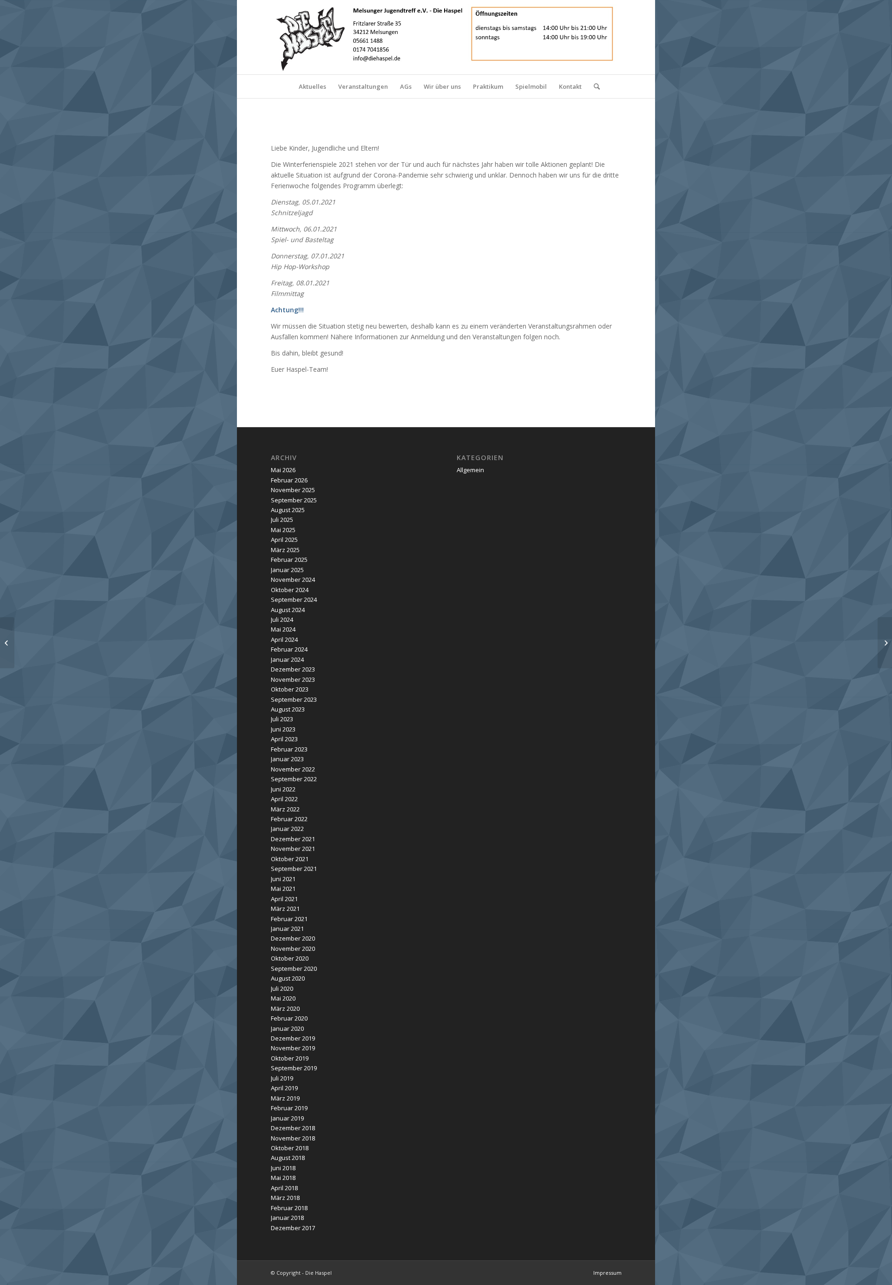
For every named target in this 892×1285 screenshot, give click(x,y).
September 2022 (294, 779)
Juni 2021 (283, 879)
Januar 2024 (287, 659)
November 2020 (293, 948)
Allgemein (470, 470)
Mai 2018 (283, 1177)
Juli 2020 (282, 988)
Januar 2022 (287, 828)
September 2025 (294, 500)
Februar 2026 (289, 480)
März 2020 (285, 1008)
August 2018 (288, 1157)
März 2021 (285, 908)
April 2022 (284, 799)
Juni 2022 (283, 789)
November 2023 (293, 679)
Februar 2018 (289, 1208)
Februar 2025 (289, 559)
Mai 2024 (283, 629)
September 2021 (294, 868)
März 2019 (285, 1098)
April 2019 (284, 1088)
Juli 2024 (282, 619)
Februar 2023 (289, 749)
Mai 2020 (283, 998)
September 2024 (294, 599)
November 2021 (293, 848)
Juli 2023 (282, 719)
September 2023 (294, 699)
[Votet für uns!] (7, 642)
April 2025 (284, 539)
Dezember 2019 (293, 1038)
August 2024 (288, 610)
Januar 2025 (287, 570)
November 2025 (293, 490)
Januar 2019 (287, 1118)
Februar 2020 (289, 1018)
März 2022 (285, 809)
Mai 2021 (283, 888)
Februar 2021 (289, 919)
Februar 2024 (289, 649)
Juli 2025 (282, 519)
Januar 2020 (287, 1028)
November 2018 (293, 1138)
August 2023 (288, 709)
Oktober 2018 (289, 1148)
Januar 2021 (287, 928)
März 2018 (285, 1197)
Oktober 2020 (289, 958)
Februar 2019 (289, 1108)
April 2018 (284, 1188)
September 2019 (294, 1068)
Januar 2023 (287, 759)
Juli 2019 (282, 1078)
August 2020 (288, 978)
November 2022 (293, 769)
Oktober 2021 (289, 859)
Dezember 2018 (293, 1128)
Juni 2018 (283, 1168)
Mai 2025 (283, 530)
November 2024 (293, 579)
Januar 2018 (287, 1217)
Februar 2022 (289, 819)
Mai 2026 (283, 470)
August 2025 (288, 510)
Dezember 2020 (293, 938)
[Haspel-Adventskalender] (885, 642)
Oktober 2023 (289, 689)
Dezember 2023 (293, 669)
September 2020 (294, 968)
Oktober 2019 (289, 1058)
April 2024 (284, 639)
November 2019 (293, 1048)
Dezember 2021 (293, 839)
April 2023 (284, 739)
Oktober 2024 (289, 590)
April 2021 (284, 899)
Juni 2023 (283, 729)
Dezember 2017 (293, 1228)
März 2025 (285, 550)
